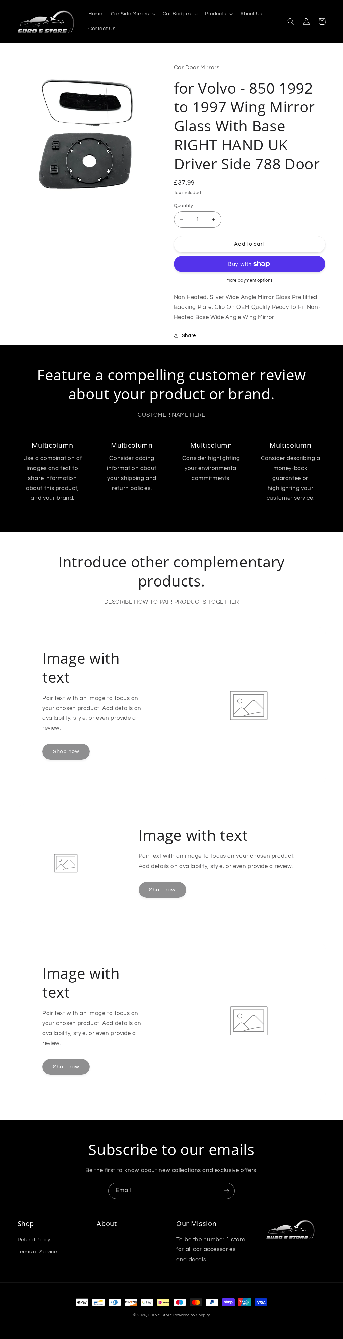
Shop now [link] (66, 751)
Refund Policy (34, 1239)
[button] (132, 14)
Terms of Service (37, 1251)
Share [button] (189, 335)
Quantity (183, 205)
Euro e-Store (160, 1315)
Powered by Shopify (191, 1315)
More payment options (249, 280)
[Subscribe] (226, 1191)
